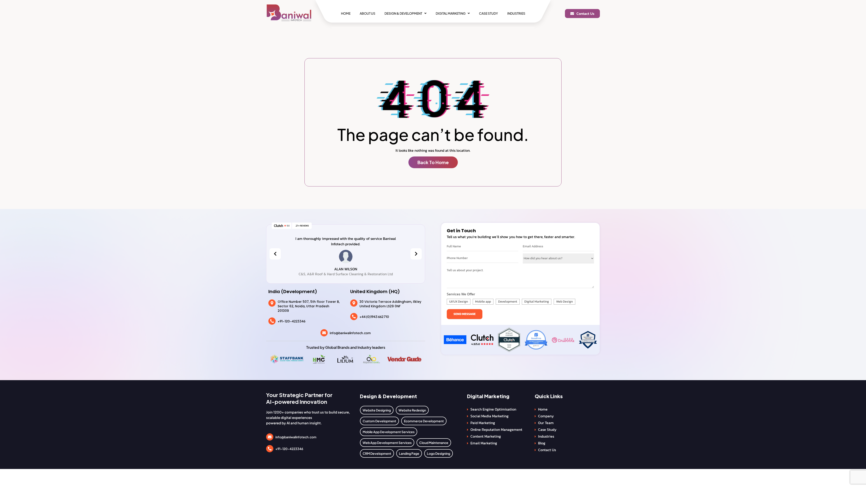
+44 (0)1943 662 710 (374, 317)
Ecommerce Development (424, 421)
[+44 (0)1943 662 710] (353, 316)
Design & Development (403, 13)
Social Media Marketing (489, 416)
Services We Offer (461, 294)
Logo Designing (438, 453)
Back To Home (433, 162)
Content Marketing (485, 436)
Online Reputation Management (496, 429)
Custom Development (379, 421)
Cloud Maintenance (433, 443)
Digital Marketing (450, 13)
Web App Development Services (387, 443)
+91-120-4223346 (291, 321)
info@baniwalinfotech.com (350, 333)
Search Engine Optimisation (493, 409)
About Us (367, 13)
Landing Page (409, 453)
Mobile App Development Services (389, 432)
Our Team (546, 422)
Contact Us (547, 450)
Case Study (488, 13)
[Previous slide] (275, 254)
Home (345, 13)
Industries (516, 13)
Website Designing (377, 410)
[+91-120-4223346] (272, 321)
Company (546, 416)
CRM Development (377, 453)
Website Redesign (412, 410)
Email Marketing (483, 443)
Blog (541, 443)
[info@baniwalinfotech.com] (324, 332)
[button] (405, 13)
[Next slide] (416, 254)
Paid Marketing (482, 422)
